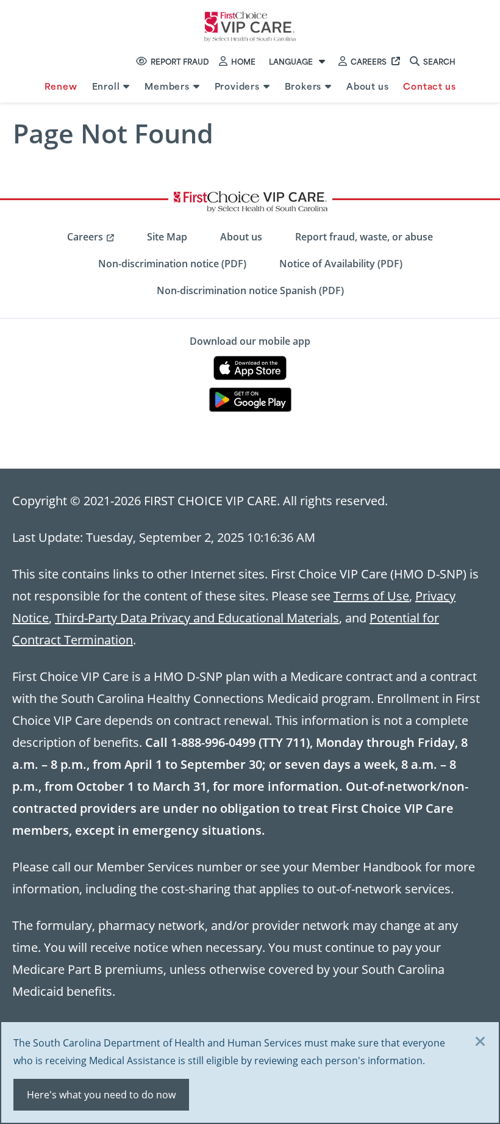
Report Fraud (180, 61)
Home (243, 61)
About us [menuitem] (367, 86)
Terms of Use (371, 595)
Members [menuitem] (167, 86)
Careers (369, 61)
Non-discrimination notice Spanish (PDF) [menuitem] (250, 290)
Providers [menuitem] (237, 86)
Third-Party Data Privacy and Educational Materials (197, 617)
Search (439, 61)
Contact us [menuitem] (429, 86)
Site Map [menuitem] (167, 236)
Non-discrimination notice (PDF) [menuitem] (172, 263)
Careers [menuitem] (85, 236)
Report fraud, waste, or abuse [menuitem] (364, 236)
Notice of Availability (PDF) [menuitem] (340, 263)
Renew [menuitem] (61, 86)
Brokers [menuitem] (303, 86)
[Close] (480, 1042)
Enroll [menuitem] (106, 86)
